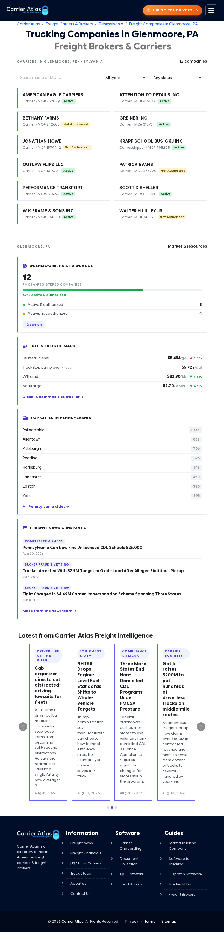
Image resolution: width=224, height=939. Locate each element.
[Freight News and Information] (38, 835)
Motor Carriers (86, 863)
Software (132, 874)
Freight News (81, 843)
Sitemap (168, 921)
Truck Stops (80, 873)
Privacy (131, 921)
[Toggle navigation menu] (211, 10)
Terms (150, 921)
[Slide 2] (112, 807)
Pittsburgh (111, 448)
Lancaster (111, 477)
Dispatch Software (185, 874)
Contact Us (80, 893)
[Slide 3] (116, 807)
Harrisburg (111, 467)
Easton (111, 486)
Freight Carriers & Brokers (69, 24)
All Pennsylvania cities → (46, 506)
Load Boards (131, 884)
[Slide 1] (108, 807)
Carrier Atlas (28, 24)
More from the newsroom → (49, 611)
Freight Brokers (182, 894)
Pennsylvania (111, 24)
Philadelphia (111, 430)
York (111, 496)
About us (78, 883)
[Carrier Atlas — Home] (28, 10)
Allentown (111, 439)
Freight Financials (85, 853)
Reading (111, 458)
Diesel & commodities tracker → (53, 397)
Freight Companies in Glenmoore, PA (163, 24)
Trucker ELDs (180, 884)
